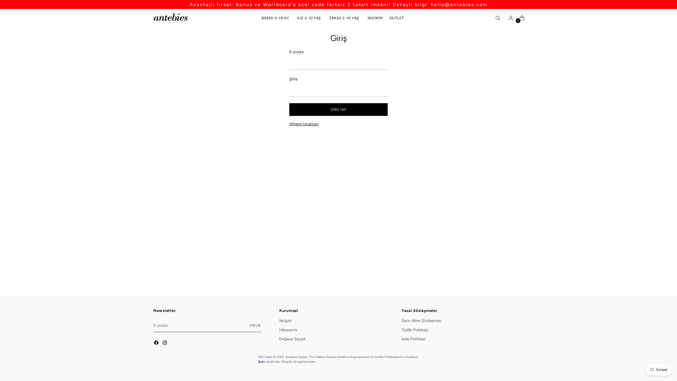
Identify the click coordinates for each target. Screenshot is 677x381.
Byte (261, 362)
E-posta (296, 51)
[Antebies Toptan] (170, 17)
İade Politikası (413, 339)
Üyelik (255, 325)
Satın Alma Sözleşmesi (421, 320)
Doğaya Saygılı (292, 339)
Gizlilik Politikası (414, 330)
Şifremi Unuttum (304, 124)
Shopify (286, 362)
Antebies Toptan (296, 357)
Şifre (293, 79)
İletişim (285, 320)
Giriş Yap (338, 109)
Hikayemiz (288, 330)
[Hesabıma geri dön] (509, 18)
